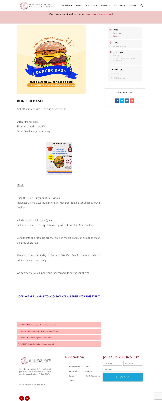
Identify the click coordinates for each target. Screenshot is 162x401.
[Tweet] (122, 100)
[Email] (132, 100)
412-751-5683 (123, 78)
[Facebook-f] (21, 398)
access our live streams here (99, 14)
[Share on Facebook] (117, 100)
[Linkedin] (127, 100)
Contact (132, 5)
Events (79, 5)
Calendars (90, 5)
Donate (104, 5)
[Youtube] (27, 398)
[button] (141, 5)
